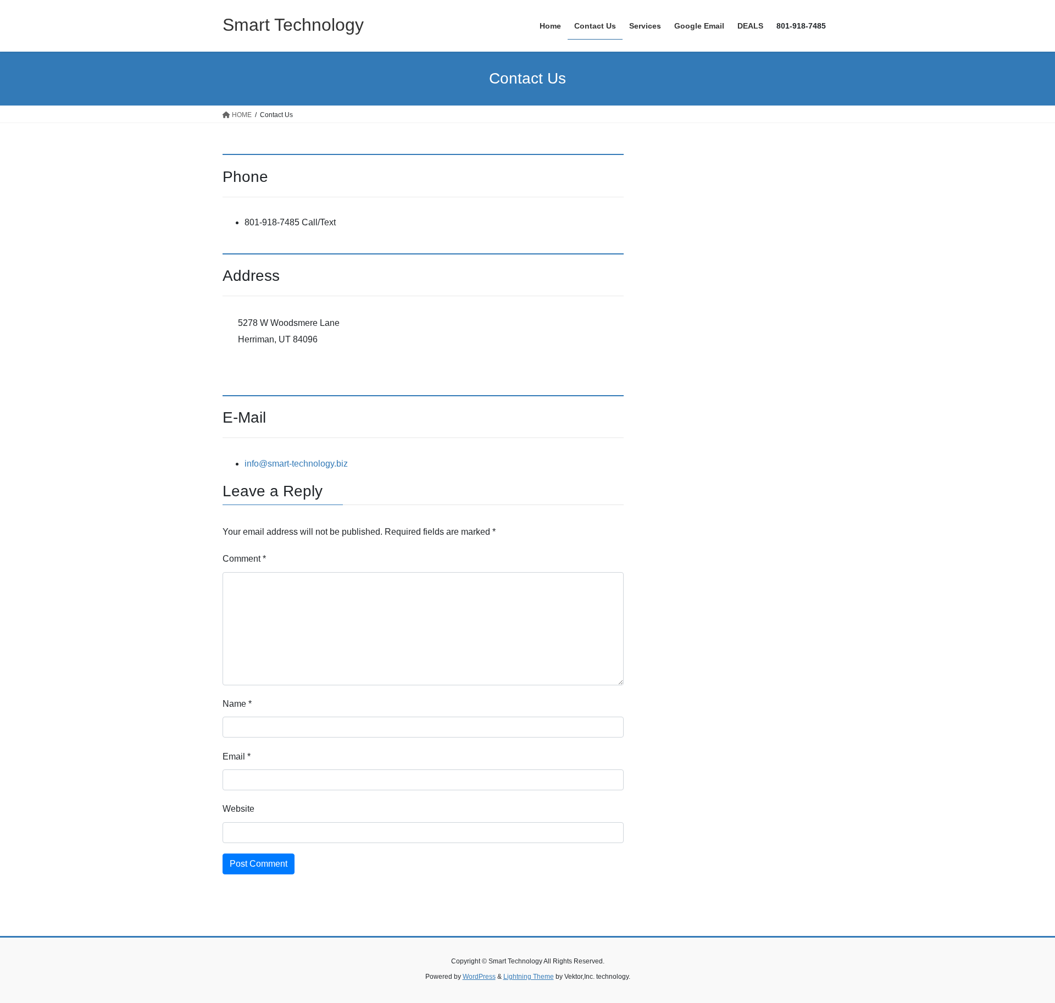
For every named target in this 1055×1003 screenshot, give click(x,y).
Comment (244, 558)
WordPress (479, 976)
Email (237, 756)
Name (237, 703)
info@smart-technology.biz (296, 463)
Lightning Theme (528, 976)
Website (238, 808)
